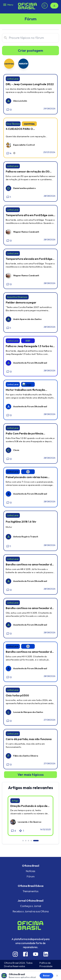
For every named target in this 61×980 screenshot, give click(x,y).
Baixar (46, 975)
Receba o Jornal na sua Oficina (31, 911)
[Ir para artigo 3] (28, 840)
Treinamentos (30, 891)
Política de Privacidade (45, 964)
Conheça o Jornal (30, 906)
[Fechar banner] (57, 975)
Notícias (30, 871)
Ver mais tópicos (31, 774)
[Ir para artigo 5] (36, 840)
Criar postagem (30, 50)
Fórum (31, 876)
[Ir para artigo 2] (25, 840)
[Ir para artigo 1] (23, 840)
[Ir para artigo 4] (31, 840)
